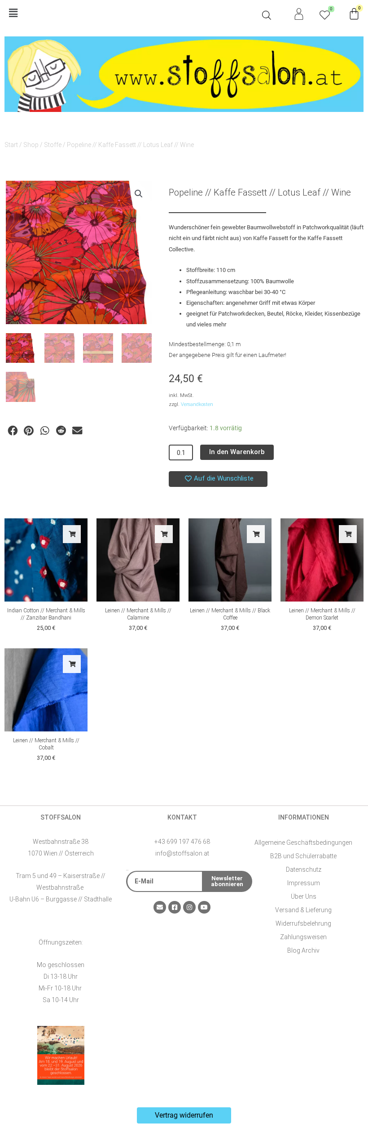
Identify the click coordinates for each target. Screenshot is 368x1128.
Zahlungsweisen (303, 937)
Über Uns (303, 896)
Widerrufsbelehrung (303, 923)
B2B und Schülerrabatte (303, 856)
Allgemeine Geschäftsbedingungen (303, 842)
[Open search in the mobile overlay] (266, 15)
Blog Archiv (303, 950)
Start (11, 144)
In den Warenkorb (237, 452)
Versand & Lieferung (303, 910)
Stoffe (52, 144)
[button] (131, 13)
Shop (31, 144)
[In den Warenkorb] (72, 534)
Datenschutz (303, 869)
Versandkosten (197, 404)
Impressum (303, 883)
